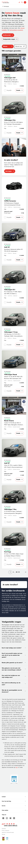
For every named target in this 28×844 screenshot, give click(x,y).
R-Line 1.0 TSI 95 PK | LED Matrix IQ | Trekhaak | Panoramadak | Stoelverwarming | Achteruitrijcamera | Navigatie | (13, 125)
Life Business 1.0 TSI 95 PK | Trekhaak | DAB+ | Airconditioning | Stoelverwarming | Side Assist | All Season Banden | (13, 337)
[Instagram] (6, 818)
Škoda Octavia (9, 421)
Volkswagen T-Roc (10, 509)
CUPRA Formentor (10, 201)
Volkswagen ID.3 (9, 290)
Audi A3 (7, 247)
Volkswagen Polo (10, 120)
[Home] (5, 2)
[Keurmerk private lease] (14, 779)
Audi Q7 (7, 463)
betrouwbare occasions (16, 30)
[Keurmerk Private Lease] (7, 838)
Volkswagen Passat (10, 374)
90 (16, 572)
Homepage (6, 6)
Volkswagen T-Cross (11, 332)
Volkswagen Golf (9, 78)
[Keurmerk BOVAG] (3, 838)
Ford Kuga (7, 552)
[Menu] (25, 2)
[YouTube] (10, 818)
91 (19, 572)
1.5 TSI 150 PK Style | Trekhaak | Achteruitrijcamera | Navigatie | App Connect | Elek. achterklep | (13, 513)
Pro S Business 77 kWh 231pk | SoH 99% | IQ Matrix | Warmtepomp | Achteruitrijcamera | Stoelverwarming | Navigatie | (14, 294)
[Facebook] (3, 818)
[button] (25, 572)
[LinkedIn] (14, 818)
